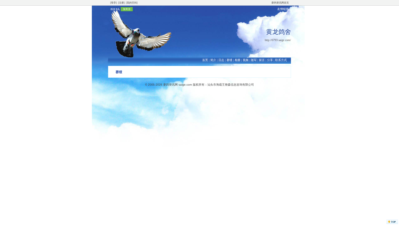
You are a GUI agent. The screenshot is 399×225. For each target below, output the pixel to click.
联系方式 (281, 60)
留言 (262, 60)
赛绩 (229, 60)
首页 (205, 60)
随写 (254, 60)
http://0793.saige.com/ (278, 40)
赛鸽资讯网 (170, 84)
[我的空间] (132, 2)
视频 (246, 60)
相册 (237, 60)
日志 (221, 60)
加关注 (127, 9)
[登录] (113, 2)
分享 (270, 60)
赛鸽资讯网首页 (280, 2)
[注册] (121, 2)
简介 (213, 60)
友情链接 (283, 9)
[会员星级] (109, 9)
